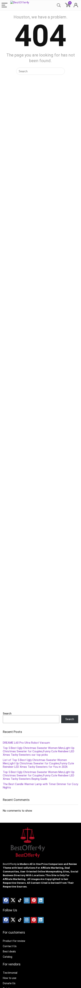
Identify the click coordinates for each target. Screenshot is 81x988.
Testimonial (10, 972)
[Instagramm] (27, 900)
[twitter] (13, 900)
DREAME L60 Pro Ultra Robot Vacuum (26, 742)
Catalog (7, 956)
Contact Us (10, 946)
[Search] (58, 5)
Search (7, 713)
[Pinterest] (34, 900)
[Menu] (4, 5)
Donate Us (9, 983)
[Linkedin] (41, 900)
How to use (9, 978)
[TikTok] (20, 900)
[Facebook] (6, 900)
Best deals (9, 951)
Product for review (14, 940)
